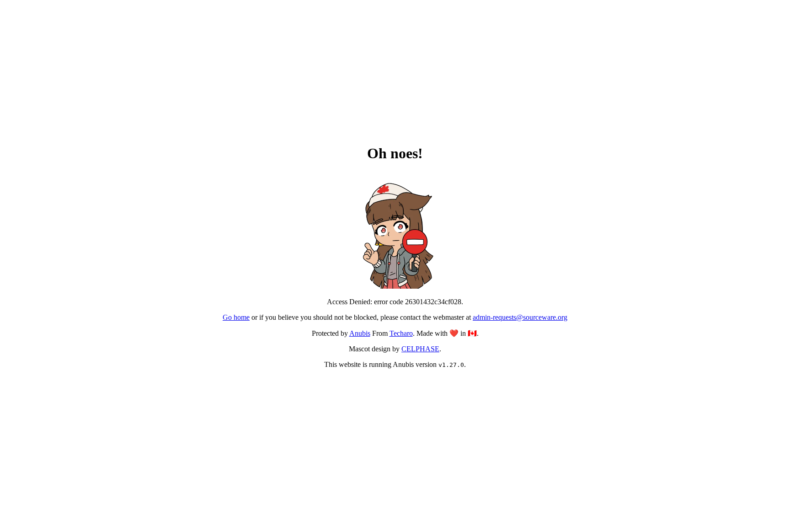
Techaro (401, 333)
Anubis (359, 333)
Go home (236, 317)
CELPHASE (420, 349)
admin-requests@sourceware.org (520, 317)
